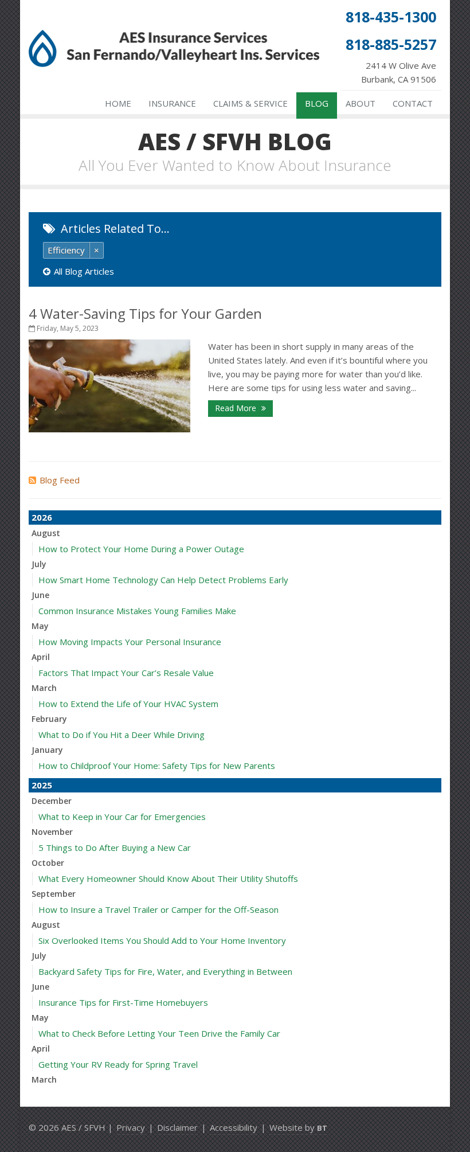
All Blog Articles (84, 271)
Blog (316, 103)
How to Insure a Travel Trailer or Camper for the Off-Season (158, 909)
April (41, 656)
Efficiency (66, 250)
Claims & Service (250, 103)
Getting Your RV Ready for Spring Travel (118, 1064)
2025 (42, 785)
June (40, 594)
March (44, 687)
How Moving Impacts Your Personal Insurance (129, 641)
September (54, 893)
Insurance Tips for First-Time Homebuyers (123, 1002)
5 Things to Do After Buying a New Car (114, 847)
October (48, 862)
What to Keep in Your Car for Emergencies (122, 816)
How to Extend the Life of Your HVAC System (128, 703)
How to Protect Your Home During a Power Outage (141, 548)
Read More (236, 408)
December (52, 800)
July (39, 564)
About (360, 103)
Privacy (130, 1127)
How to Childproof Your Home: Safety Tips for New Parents (156, 765)
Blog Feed (60, 480)
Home (118, 103)
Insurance (172, 103)
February (49, 718)
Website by (298, 1127)
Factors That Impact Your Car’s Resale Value (126, 672)
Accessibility (233, 1127)
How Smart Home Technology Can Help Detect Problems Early (163, 579)
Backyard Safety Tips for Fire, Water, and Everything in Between (165, 971)
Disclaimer (177, 1127)
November (52, 831)
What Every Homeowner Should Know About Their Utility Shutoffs (168, 878)
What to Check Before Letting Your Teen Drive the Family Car (159, 1033)
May (40, 625)
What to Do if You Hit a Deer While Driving (121, 734)
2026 (42, 517)
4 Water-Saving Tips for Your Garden (145, 313)
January (47, 749)
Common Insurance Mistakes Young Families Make (137, 610)
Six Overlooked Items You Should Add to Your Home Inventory (162, 940)
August (46, 533)
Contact (413, 103)
